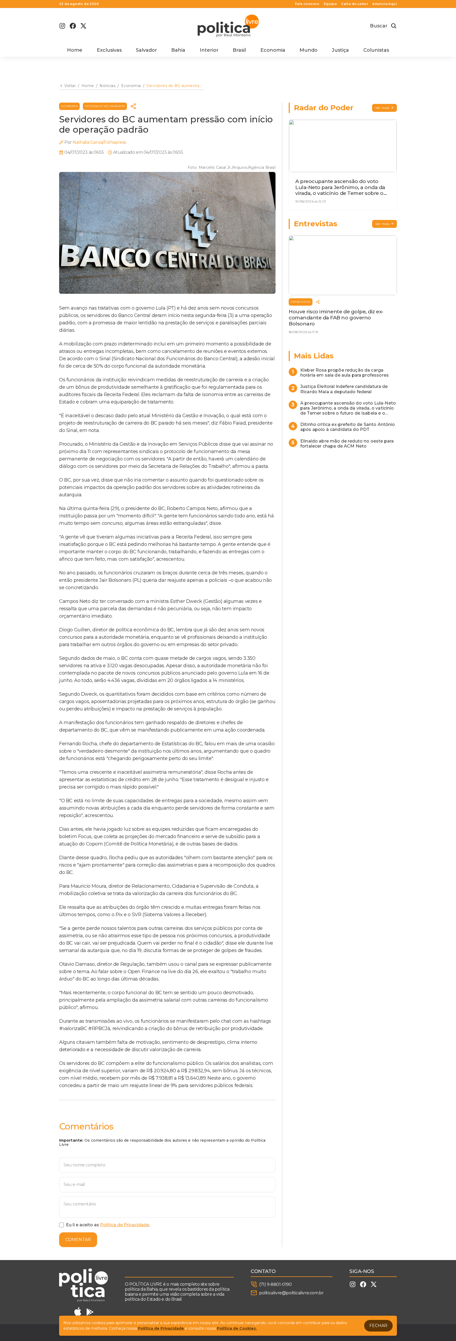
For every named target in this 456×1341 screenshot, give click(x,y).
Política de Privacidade (124, 1224)
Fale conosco (307, 4)
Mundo (308, 50)
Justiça (340, 50)
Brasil (239, 50)
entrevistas (300, 302)
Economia (272, 50)
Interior (209, 50)
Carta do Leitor (354, 4)
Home (74, 50)
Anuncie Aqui (384, 4)
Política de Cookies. (237, 1328)
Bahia (178, 50)
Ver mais (382, 108)
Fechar (378, 1325)
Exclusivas (109, 50)
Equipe (330, 4)
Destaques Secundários (105, 106)
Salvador (146, 50)
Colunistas (376, 50)
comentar (78, 1239)
